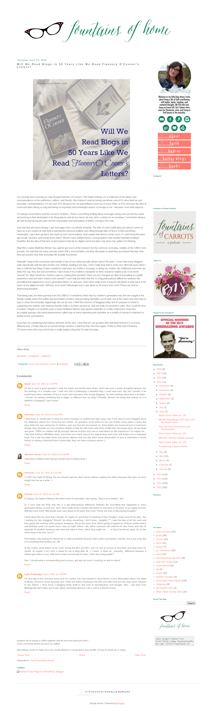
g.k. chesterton (163, 550)
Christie (28, 494)
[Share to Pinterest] (87, 364)
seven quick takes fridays (168, 580)
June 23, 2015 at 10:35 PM (55, 454)
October (163, 394)
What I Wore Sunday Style (169, 591)
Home (82, 655)
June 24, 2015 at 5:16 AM (48, 472)
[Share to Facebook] (84, 364)
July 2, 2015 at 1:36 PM (54, 574)
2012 (159, 483)
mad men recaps (164, 561)
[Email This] (75, 364)
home (159, 554)
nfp (157, 569)
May (161, 452)
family (159, 547)
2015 (159, 382)
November (164, 390)
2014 (159, 474)
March (162, 460)
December (164, 385)
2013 (159, 478)
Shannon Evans (32, 454)
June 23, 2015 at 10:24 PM (49, 414)
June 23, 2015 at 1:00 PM (44, 384)
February (164, 464)
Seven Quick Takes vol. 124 (172, 433)
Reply (27, 405)
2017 (159, 373)
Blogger (121, 703)
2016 (159, 377)
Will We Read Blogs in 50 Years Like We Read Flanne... (177, 421)
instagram (34, 356)
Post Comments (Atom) (42, 660)
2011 (159, 487)
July (161, 407)
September (165, 398)
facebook (21, 356)
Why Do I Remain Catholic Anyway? (176, 438)
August (163, 403)
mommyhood (162, 565)
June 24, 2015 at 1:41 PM (46, 494)
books (159, 535)
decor (159, 543)
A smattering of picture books (173, 446)
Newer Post (23, 655)
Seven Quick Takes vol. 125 (172, 415)
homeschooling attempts (168, 558)
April (161, 456)
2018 (159, 369)
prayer (159, 573)
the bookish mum (164, 588)
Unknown (29, 414)
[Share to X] (81, 364)
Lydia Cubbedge (33, 574)
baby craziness (163, 531)
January (163, 469)
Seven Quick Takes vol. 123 (172, 442)
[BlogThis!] (78, 364)
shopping (160, 584)
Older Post (140, 655)
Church (159, 539)
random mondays (164, 576)
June (162, 411)
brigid (27, 384)
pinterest (46, 356)
